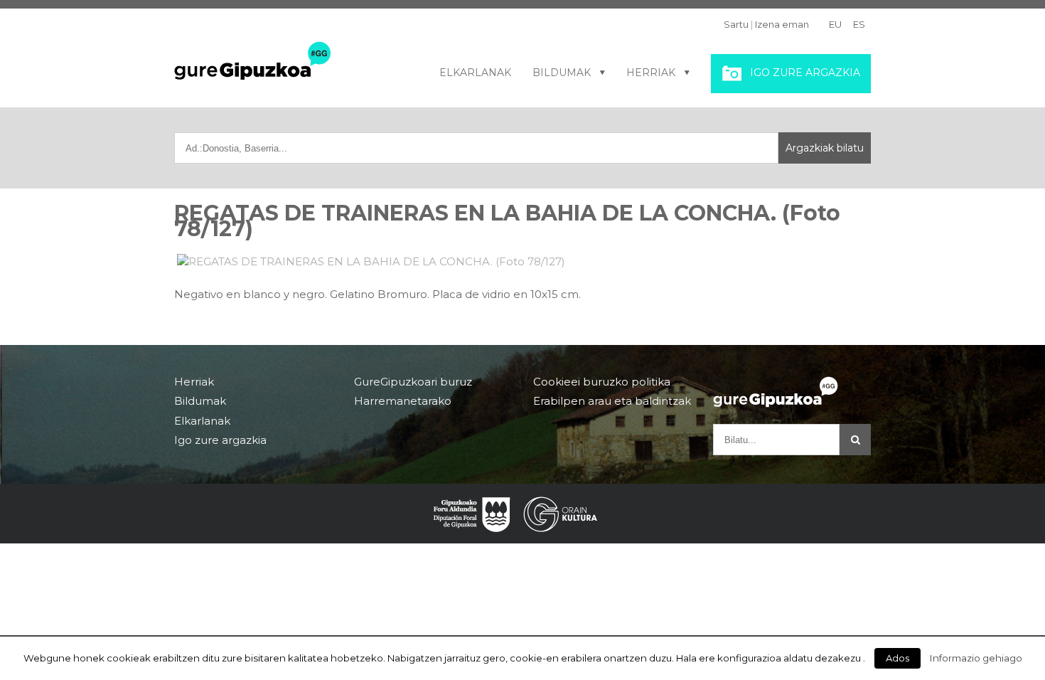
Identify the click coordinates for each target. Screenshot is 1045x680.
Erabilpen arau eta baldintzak (612, 401)
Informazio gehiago (976, 658)
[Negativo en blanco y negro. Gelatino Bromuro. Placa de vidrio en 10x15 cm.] (522, 261)
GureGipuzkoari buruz (413, 382)
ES (859, 24)
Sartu (736, 24)
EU (835, 24)
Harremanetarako (402, 401)
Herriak (650, 72)
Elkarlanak (475, 72)
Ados (897, 658)
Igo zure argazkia (805, 72)
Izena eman (782, 24)
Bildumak (561, 72)
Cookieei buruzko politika (601, 382)
